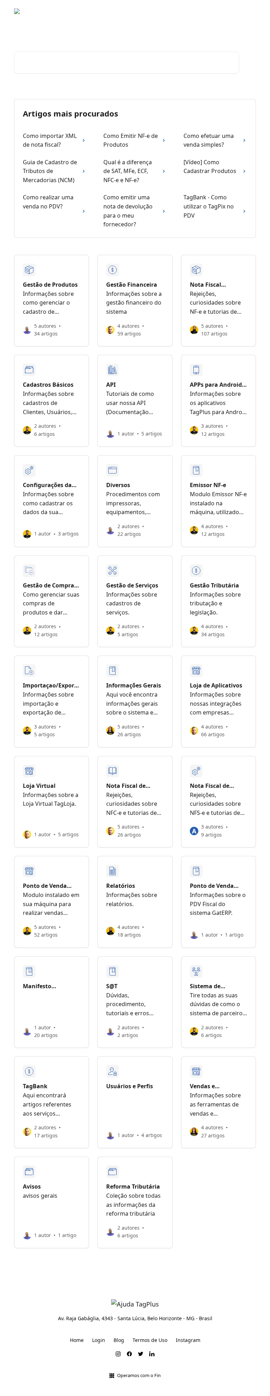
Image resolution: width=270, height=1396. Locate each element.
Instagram (188, 1340)
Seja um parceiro (231, 11)
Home (77, 1340)
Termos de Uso (150, 1340)
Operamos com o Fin (139, 1375)
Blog (197, 11)
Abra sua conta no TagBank (150, 11)
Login (98, 1340)
